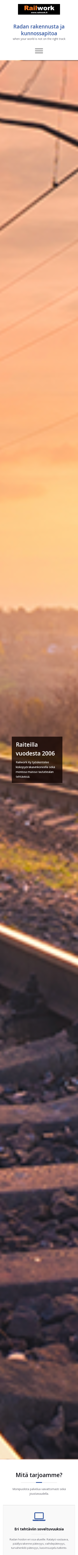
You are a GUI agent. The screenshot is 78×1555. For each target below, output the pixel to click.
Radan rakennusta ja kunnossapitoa (39, 30)
